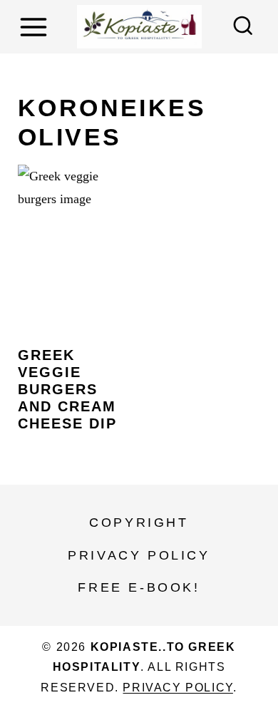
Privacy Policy (139, 555)
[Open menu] (35, 26)
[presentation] (74, 249)
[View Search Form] (243, 27)
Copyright (138, 522)
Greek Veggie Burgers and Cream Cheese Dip (67, 389)
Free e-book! (139, 587)
